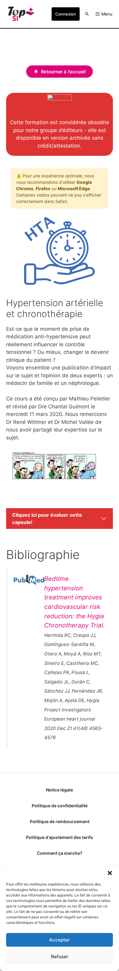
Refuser (59, 956)
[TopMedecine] (21, 14)
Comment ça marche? (59, 853)
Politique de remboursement (59, 821)
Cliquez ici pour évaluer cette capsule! (47, 518)
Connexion (65, 14)
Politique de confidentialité (60, 805)
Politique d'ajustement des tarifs (59, 837)
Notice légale (59, 789)
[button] (110, 872)
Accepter (59, 940)
